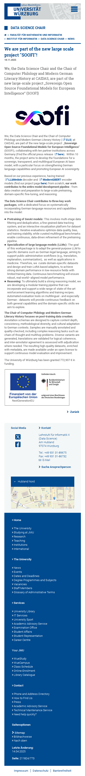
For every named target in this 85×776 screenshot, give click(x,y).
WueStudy (20, 658)
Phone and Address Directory (31, 694)
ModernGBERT (52, 179)
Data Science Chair (28, 28)
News (71, 39)
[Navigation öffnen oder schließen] (74, 9)
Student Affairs (23, 631)
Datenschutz (40, 770)
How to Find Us (23, 698)
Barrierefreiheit (62, 770)
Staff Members (23, 588)
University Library (24, 611)
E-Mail (46, 460)
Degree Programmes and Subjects (35, 580)
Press (17, 702)
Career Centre (22, 640)
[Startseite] (5, 35)
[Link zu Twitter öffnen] (16, 437)
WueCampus (22, 662)
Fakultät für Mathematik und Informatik (36, 35)
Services (19, 602)
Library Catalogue (24, 674)
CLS (68, 139)
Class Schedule (23, 666)
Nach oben (20, 740)
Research (20, 536)
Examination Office (25, 627)
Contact (18, 685)
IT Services (20, 615)
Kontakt (46, 428)
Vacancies (20, 584)
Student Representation (28, 635)
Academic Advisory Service (30, 623)
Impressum (21, 770)
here (60, 154)
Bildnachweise (23, 736)
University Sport (23, 619)
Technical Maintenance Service (33, 710)
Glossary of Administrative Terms (34, 592)
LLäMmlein (15, 179)
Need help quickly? (25, 714)
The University (22, 528)
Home (17, 520)
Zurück (74, 411)
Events (18, 571)
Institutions (20, 544)
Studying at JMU (24, 532)
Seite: (15, 758)
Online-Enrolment (24, 670)
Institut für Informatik (22, 39)
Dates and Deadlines (26, 576)
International (21, 549)
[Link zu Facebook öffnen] (16, 444)
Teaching (19, 540)
